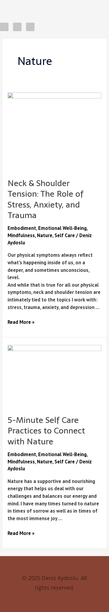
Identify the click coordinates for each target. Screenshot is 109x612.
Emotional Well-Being (62, 228)
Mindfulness (21, 235)
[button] (50, 6)
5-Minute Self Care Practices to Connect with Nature (46, 430)
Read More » (21, 321)
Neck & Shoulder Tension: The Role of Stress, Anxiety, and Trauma (46, 199)
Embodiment (22, 228)
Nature (44, 235)
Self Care (64, 235)
